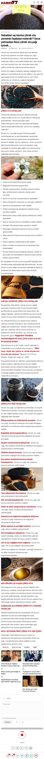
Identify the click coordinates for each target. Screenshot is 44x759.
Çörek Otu (5, 647)
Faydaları (27, 647)
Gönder (7, 722)
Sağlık (35, 647)
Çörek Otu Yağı (16, 647)
